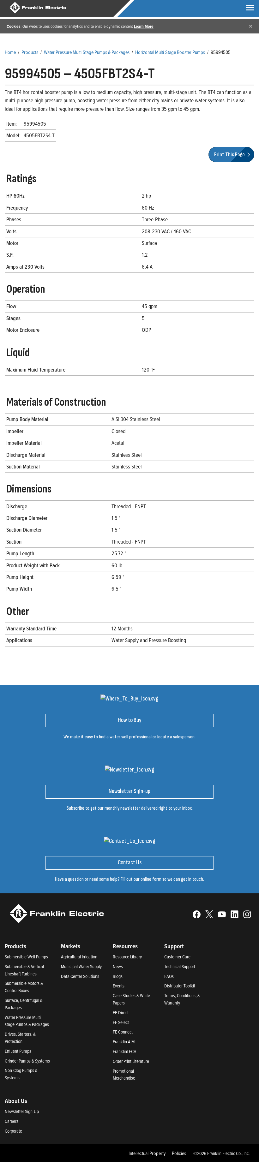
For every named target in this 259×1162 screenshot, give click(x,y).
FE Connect (123, 1031)
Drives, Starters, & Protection (20, 1038)
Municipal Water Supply (81, 966)
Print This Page (230, 154)
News (118, 966)
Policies (179, 1153)
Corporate (13, 1131)
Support (174, 946)
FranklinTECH (124, 1051)
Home (10, 52)
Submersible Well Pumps (26, 956)
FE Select (121, 1022)
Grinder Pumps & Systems (27, 1061)
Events (118, 985)
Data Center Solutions (80, 976)
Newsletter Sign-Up (22, 1111)
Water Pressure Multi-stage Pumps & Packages (27, 1021)
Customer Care (177, 956)
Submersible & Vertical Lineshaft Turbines (24, 970)
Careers (11, 1121)
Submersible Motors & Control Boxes (24, 987)
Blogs (118, 976)
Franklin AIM (124, 1041)
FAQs (169, 976)
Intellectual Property (147, 1153)
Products (29, 52)
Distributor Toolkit (179, 985)
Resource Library (127, 956)
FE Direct (121, 1012)
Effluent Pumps (18, 1051)
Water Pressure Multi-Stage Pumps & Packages (87, 52)
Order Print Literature (131, 1061)
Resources (125, 946)
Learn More (144, 26)
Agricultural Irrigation (79, 956)
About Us (16, 1100)
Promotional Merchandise (124, 1075)
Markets (70, 946)
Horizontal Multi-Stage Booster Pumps (170, 52)
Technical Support (179, 966)
